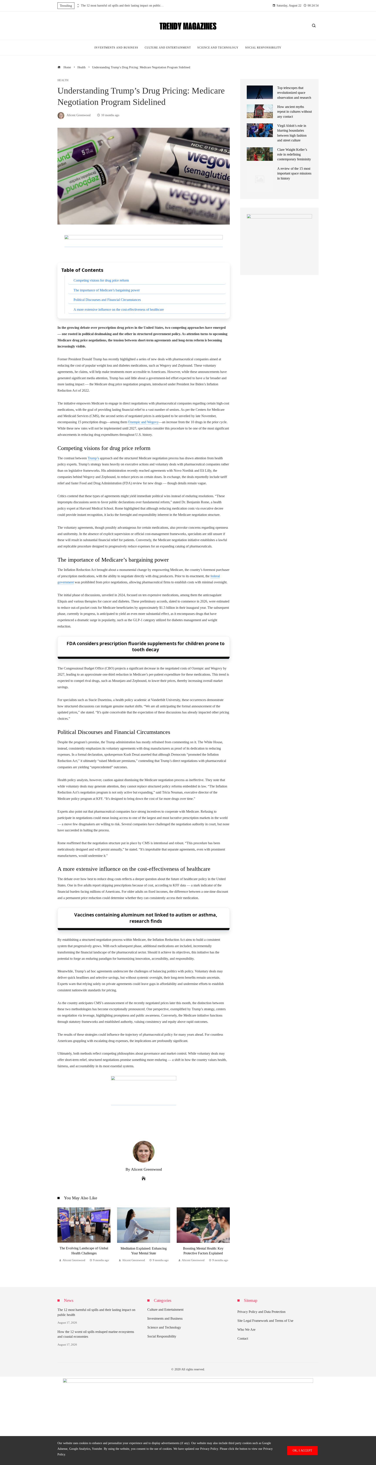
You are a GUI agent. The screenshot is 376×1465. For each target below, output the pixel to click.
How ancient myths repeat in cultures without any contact (294, 111)
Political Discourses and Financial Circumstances (107, 300)
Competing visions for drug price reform (101, 280)
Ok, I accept (302, 1450)
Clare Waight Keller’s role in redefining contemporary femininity (294, 154)
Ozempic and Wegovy (143, 422)
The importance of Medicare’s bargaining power (107, 290)
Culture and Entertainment (165, 1309)
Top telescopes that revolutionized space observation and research (294, 92)
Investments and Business (165, 1318)
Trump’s (93, 458)
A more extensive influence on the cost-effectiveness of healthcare (119, 309)
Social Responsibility (161, 1336)
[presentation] (78, 4)
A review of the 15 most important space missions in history (294, 173)
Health (62, 80)
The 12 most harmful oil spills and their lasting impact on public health (122, 5)
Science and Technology (164, 1327)
